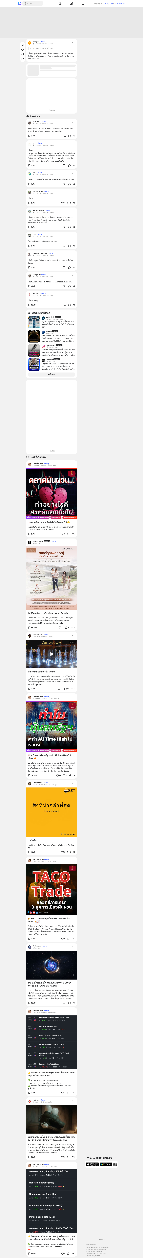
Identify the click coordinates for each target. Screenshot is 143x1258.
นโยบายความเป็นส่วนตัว (93, 1252)
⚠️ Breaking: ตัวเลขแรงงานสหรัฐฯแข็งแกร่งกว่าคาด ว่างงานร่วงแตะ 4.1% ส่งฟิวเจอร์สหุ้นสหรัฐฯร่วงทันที (51, 1238)
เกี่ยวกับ (88, 1247)
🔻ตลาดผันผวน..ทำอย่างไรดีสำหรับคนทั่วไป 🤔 (49, 522)
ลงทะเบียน (121, 3)
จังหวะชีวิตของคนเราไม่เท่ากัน (41, 671)
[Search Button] (24, 3)
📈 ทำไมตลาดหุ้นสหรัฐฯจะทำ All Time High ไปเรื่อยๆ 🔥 (49, 757)
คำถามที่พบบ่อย (103, 1247)
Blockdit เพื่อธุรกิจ (91, 1256)
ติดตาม (43, 42)
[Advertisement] (71, 22)
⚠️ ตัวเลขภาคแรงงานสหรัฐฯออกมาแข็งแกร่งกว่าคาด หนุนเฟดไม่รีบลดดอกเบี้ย (51, 1074)
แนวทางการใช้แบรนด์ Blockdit (95, 1254)
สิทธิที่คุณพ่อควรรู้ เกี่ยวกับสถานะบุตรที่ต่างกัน (48, 613)
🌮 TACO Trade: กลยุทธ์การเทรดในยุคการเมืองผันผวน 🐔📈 (49, 920)
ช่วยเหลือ (95, 1247)
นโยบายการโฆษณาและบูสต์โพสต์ (96, 1250)
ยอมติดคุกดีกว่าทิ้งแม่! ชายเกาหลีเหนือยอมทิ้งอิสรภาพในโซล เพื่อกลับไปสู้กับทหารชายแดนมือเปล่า (51, 1138)
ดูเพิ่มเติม (60, 161)
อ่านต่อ (51, 529)
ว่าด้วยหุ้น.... (33, 840)
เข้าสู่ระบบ (109, 3)
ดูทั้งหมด (51, 374)
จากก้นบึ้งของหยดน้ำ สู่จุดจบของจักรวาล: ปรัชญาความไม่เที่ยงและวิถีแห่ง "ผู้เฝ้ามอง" (49, 984)
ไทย (99, 1256)
